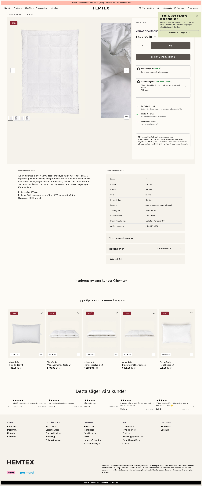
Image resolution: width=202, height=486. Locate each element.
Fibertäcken (29, 14)
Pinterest (11, 436)
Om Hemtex (90, 433)
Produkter (18, 8)
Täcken (18, 14)
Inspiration (53, 8)
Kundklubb (89, 429)
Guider (125, 443)
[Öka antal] (147, 45)
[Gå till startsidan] (101, 8)
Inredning (50, 436)
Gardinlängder (52, 429)
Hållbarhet (89, 426)
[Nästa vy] (126, 70)
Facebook (11, 426)
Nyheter (8, 8)
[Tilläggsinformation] (154, 37)
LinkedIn (11, 433)
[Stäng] (197, 15)
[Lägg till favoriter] (126, 117)
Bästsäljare (29, 8)
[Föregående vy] (12, 70)
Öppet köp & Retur (131, 440)
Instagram (12, 429)
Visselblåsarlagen (92, 443)
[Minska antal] (138, 45)
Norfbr (145, 22)
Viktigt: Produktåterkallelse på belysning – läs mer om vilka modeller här (101, 3)
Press (86, 436)
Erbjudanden (41, 8)
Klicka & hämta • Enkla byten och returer (101, 483)
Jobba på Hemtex (92, 440)
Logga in (184, 144)
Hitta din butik (129, 429)
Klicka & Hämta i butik (163, 57)
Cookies (126, 433)
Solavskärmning (53, 440)
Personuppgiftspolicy (132, 436)
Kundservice (128, 426)
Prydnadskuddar (53, 433)
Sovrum (10, 14)
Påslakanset (51, 426)
